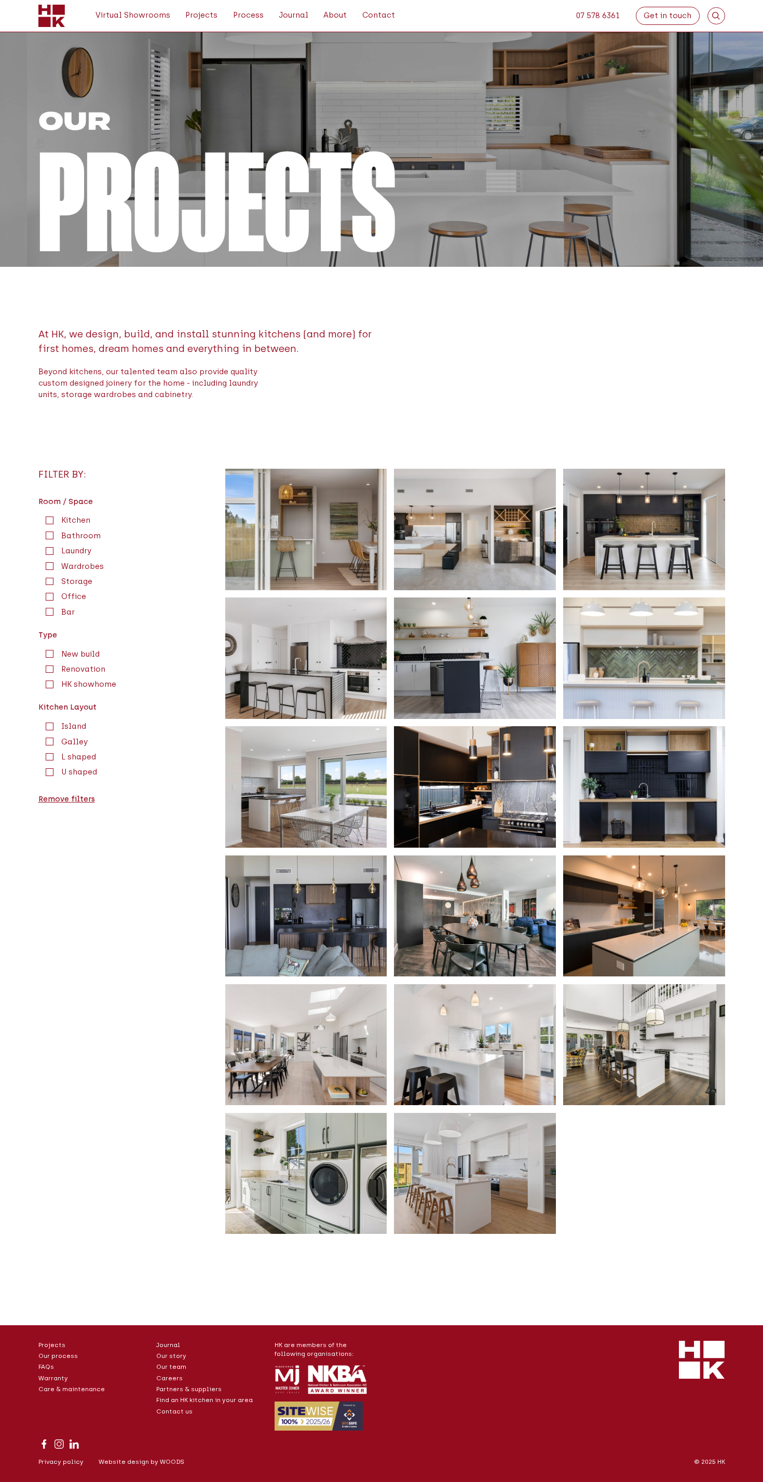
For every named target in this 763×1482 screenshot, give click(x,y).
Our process (58, 1355)
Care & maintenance (71, 1389)
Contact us (174, 1411)
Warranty (53, 1378)
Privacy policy (61, 1461)
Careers (169, 1378)
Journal (168, 1345)
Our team (171, 1366)
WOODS (172, 1461)
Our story (171, 1355)
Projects (51, 1345)
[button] (248, 16)
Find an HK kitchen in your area (204, 1400)
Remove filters (66, 799)
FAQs (46, 1366)
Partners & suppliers (189, 1389)
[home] (51, 16)
